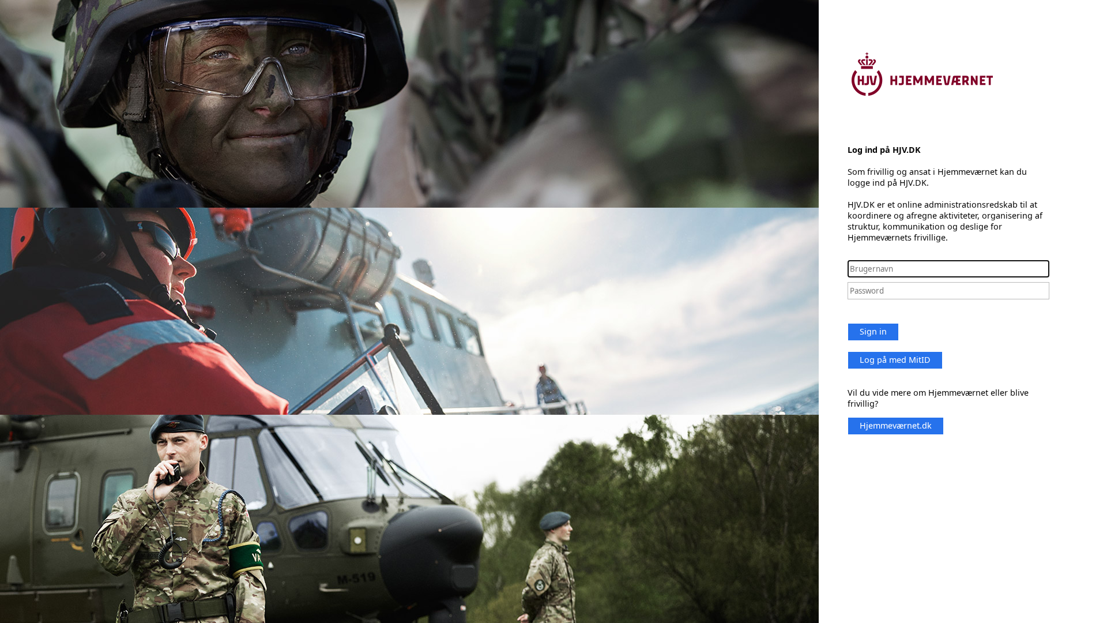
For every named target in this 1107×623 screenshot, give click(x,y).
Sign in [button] (873, 331)
